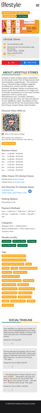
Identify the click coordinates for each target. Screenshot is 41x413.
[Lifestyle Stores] (11, 5)
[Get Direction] (30, 192)
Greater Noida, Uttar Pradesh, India (14, 193)
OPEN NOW (11, 55)
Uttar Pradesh (23, 13)
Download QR (8, 143)
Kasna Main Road (9, 245)
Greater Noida (9, 16)
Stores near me (8, 13)
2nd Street (6, 241)
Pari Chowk (22, 245)
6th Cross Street (19, 241)
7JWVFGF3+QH (7, 190)
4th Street (31, 241)
